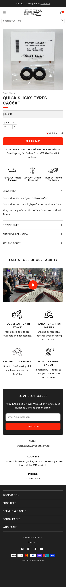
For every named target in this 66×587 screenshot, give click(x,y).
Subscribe (33, 426)
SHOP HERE (9, 503)
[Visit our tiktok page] (35, 549)
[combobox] (33, 21)
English (31, 542)
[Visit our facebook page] (22, 549)
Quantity (8, 122)
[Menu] (4, 12)
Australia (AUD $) (31, 537)
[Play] (33, 285)
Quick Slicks (9, 93)
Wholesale (10, 527)
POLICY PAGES (11, 519)
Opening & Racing (15, 511)
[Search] (62, 21)
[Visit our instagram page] (28, 549)
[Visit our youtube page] (41, 549)
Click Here (45, 3)
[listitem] (33, 3)
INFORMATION (11, 495)
